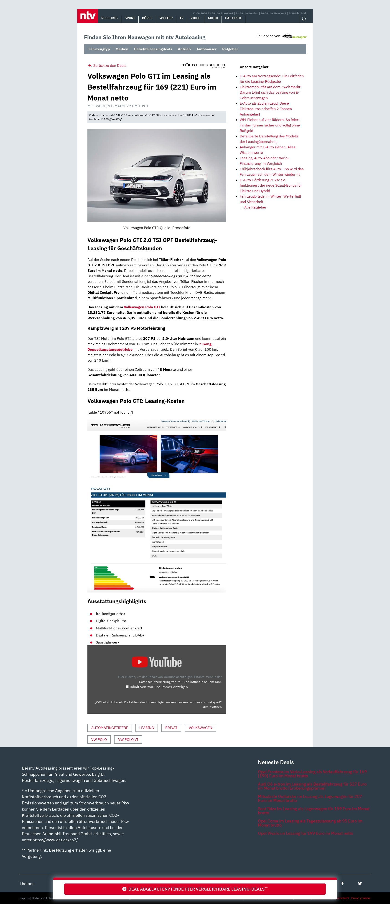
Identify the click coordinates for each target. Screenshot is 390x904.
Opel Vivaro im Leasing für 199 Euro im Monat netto (305, 833)
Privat (171, 727)
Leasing (146, 727)
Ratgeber (230, 49)
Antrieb (184, 49)
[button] (87, 16)
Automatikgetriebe (109, 727)
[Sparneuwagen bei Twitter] (360, 883)
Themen (27, 883)
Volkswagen (200, 727)
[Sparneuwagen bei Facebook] (342, 883)
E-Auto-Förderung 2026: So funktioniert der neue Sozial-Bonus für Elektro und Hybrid (271, 185)
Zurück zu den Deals (109, 65)
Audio (213, 18)
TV (182, 18)
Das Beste (233, 18)
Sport (130, 18)
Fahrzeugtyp (99, 49)
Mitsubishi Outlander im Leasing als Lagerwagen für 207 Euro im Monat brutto (310, 798)
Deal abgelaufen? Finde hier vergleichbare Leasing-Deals (197, 889)
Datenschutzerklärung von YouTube (180, 682)
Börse (147, 18)
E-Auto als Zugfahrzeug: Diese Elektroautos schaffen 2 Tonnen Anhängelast (266, 108)
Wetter (166, 18)
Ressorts (109, 18)
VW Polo (99, 739)
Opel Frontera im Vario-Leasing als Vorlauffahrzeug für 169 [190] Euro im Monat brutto (312, 773)
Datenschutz (340, 898)
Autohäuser (206, 49)
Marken (122, 49)
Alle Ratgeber (255, 207)
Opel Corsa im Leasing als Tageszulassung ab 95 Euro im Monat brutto (310, 823)
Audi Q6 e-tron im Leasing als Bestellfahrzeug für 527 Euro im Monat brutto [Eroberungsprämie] (312, 786)
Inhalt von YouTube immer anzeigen (159, 687)
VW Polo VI (128, 739)
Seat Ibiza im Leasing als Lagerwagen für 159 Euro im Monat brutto (314, 810)
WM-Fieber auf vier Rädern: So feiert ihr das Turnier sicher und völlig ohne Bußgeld (270, 125)
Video (196, 18)
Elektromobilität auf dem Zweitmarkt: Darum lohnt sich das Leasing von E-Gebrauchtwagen (270, 92)
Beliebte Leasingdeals (153, 49)
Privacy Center (360, 898)
